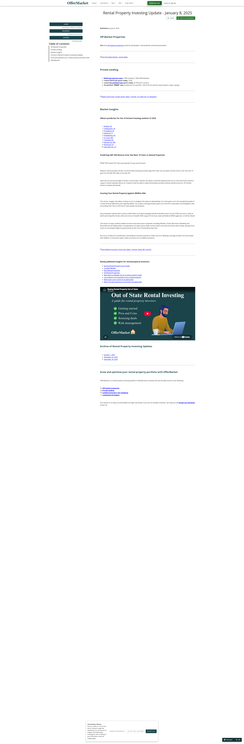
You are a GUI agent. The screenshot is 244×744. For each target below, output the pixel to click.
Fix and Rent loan (116, 83)
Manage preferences (117, 731)
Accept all (151, 731)
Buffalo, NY (108, 126)
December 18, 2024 (111, 359)
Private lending (108, 390)
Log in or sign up (170, 3)
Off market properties (110, 388)
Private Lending (56, 50)
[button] (228, 740)
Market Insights (56, 52)
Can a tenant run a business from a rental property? (122, 277)
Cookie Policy (91, 738)
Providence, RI (109, 131)
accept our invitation (187, 403)
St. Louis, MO (108, 138)
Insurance (104, 3)
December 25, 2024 (111, 357)
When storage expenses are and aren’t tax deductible (123, 282)
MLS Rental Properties (112, 270)
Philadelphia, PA (109, 135)
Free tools (128, 3)
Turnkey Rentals (110, 268)
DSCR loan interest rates (113, 78)
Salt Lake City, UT (110, 147)
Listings (66, 37)
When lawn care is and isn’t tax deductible (118, 280)
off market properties (115, 45)
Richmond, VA (109, 145)
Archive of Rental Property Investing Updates (67, 55)
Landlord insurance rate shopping (115, 393)
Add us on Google (187, 18)
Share (172, 18)
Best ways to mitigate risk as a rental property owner (123, 275)
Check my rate (154, 3)
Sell (120, 3)
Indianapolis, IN (109, 129)
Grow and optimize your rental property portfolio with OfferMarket (70, 59)
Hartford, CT (108, 133)
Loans (94, 3)
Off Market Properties (58, 47)
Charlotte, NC (109, 140)
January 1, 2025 (109, 355)
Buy (113, 3)
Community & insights (111, 395)
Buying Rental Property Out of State (117, 266)
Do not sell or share (135, 731)
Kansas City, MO (109, 142)
